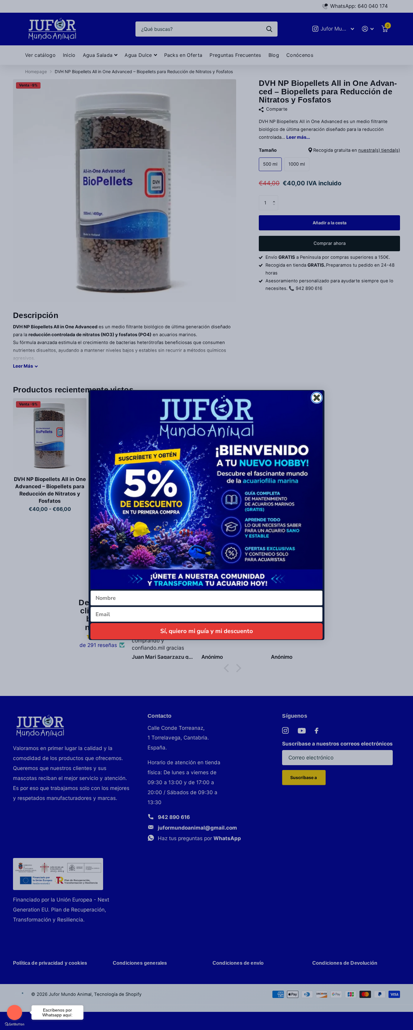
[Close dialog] (316, 397)
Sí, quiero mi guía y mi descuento (206, 631)
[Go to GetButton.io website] (14, 1024)
